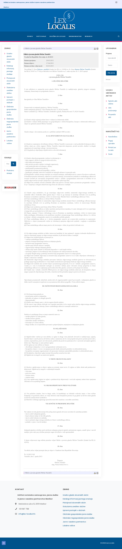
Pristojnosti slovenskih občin (11, 81)
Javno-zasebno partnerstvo (11, 134)
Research (88, 36)
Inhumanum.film (75, 36)
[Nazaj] (97, 48)
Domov (30, 36)
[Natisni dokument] (95, 48)
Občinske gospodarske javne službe (77, 514)
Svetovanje (41, 36)
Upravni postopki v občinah (10, 100)
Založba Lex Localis (57, 36)
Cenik (110, 154)
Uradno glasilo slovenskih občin (75, 495)
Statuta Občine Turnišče (82, 69)
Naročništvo (112, 137)
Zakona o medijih (43, 69)
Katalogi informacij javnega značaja (78, 499)
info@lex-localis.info (27, 514)
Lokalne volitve (69, 525)
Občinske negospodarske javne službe (78, 518)
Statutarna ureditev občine (11, 90)
